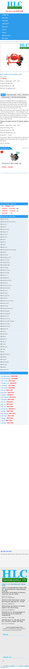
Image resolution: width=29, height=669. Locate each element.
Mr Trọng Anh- (9, 397)
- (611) (8, 206)
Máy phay (4, 356)
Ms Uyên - (7, 423)
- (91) (10, 210)
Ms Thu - (7, 402)
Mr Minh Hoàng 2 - (10, 378)
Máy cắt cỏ (4, 224)
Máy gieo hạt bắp (6, 270)
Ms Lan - (7, 404)
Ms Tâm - (7, 406)
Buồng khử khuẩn (6, 262)
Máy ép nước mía (6, 318)
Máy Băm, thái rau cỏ (7, 285)
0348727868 (19, 11)
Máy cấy (4, 331)
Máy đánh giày (5, 362)
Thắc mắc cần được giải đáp (18, 97)
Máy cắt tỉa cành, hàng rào (8, 321)
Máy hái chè (4, 298)
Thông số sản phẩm (11, 94)
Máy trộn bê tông (8, 41)
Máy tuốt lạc (5, 290)
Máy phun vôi (5, 231)
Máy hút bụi (4, 346)
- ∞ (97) (7, 213)
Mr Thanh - (8, 392)
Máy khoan (4, 339)
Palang (3, 349)
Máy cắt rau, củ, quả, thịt (7, 300)
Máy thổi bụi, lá (5, 316)
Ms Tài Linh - (8, 381)
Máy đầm (4, 252)
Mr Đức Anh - (8, 409)
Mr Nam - (7, 411)
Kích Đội (4, 344)
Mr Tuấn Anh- (8, 413)
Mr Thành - (8, 416)
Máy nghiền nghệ (6, 265)
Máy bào (4, 367)
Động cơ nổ (4, 247)
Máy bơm (4, 226)
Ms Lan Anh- (8, 388)
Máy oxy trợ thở (5, 260)
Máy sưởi (4, 359)
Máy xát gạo (5, 293)
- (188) (10, 208)
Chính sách (25, 94)
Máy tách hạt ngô (6, 288)
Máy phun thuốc (5, 229)
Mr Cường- (8, 399)
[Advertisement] (14, 188)
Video (19, 94)
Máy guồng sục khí (6, 257)
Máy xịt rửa (4, 237)
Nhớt (3, 351)
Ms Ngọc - (8, 395)
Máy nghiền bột (5, 277)
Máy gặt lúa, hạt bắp (6, 280)
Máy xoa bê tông (6, 323)
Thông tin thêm (6, 97)
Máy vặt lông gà (5, 311)
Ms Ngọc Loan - (9, 383)
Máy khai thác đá (6, 354)
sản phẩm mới (5, 369)
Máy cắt (4, 239)
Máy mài (4, 341)
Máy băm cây (5, 305)
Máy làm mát (5, 328)
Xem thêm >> (25, 148)
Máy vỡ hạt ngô (5, 272)
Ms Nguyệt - (8, 385)
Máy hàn (4, 336)
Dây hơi (3, 244)
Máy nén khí (4, 334)
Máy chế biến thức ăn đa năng (9, 249)
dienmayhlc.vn (14, 5)
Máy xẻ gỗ (4, 364)
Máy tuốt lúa (5, 283)
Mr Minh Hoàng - (9, 376)
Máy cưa (4, 242)
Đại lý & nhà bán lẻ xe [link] (7, 596)
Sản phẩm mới (5, 148)
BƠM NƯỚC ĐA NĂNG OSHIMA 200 (18, 163)
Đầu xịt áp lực (5, 254)
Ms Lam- (7, 390)
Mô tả (3, 94)
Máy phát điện (5, 219)
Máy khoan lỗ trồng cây (7, 308)
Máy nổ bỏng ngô (6, 313)
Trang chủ (2, 41)
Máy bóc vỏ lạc (5, 303)
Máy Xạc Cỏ (4, 275)
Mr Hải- (7, 420)
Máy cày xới (4, 234)
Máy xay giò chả (5, 295)
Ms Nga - (7, 418)
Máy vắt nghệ (5, 267)
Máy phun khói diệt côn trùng (8, 221)
